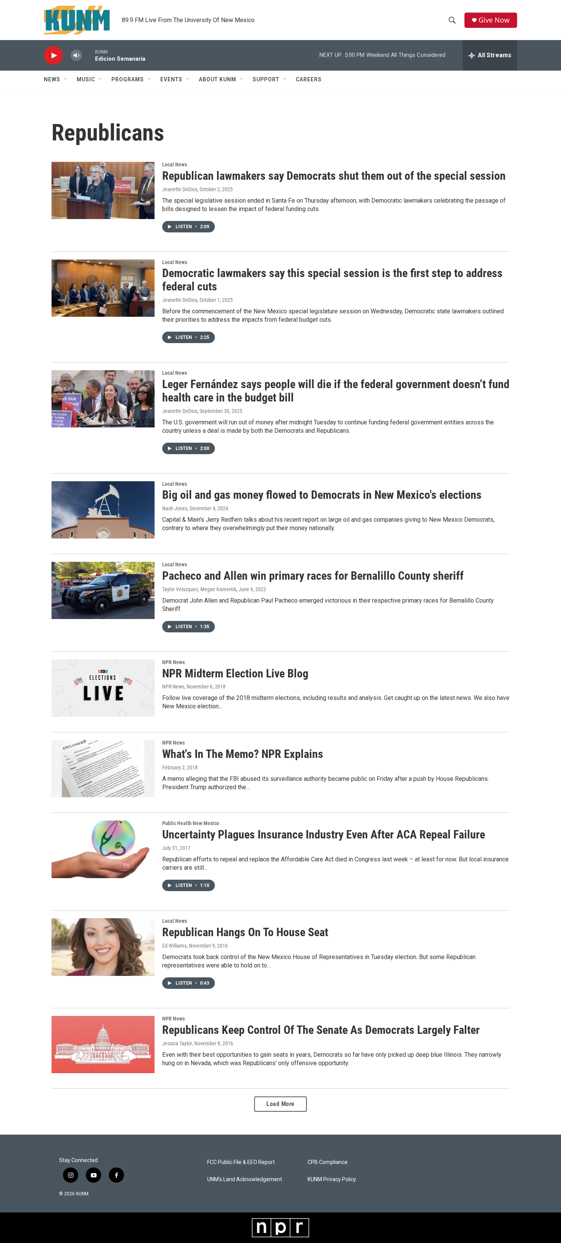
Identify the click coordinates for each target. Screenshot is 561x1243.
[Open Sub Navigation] (66, 79)
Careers (309, 79)
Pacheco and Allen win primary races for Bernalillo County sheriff (313, 575)
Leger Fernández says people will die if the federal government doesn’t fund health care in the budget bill (335, 390)
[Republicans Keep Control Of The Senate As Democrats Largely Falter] (103, 1044)
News (52, 79)
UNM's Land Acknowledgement (244, 1179)
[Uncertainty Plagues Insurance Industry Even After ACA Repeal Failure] (103, 849)
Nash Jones (174, 508)
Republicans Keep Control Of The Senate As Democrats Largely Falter (321, 1030)
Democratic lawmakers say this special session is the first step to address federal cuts (332, 279)
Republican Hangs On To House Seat (245, 932)
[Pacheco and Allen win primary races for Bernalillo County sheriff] (103, 590)
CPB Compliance (328, 1162)
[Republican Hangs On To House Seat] (103, 946)
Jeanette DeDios (179, 189)
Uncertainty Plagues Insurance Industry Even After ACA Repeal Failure (323, 834)
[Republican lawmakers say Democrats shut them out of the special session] (103, 190)
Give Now (494, 20)
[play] (53, 55)
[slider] (88, 55)
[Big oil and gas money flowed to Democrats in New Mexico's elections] (103, 509)
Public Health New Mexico (190, 823)
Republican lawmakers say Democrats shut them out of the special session (334, 175)
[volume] (76, 55)
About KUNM (217, 79)
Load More (280, 1104)
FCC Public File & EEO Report (241, 1162)
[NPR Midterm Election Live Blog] (103, 688)
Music (86, 79)
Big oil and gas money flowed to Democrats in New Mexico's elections (322, 494)
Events (171, 79)
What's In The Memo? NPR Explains (242, 754)
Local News (174, 164)
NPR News (173, 662)
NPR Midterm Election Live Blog (235, 673)
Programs (127, 79)
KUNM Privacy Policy (332, 1179)
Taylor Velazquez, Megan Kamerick (199, 589)
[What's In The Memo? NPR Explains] (103, 768)
